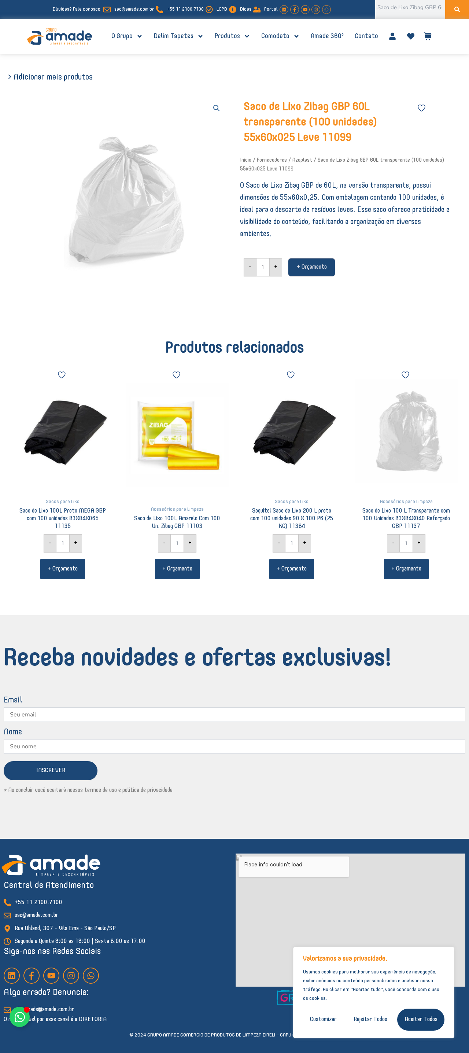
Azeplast (302, 160)
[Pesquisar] (457, 9)
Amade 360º (327, 36)
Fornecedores (272, 160)
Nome (13, 732)
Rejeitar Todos (370, 1020)
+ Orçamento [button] (63, 569)
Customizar (323, 1020)
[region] (373, 992)
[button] (216, 108)
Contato (366, 36)
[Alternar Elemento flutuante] (20, 1017)
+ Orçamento (312, 267)
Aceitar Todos (421, 1020)
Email (13, 700)
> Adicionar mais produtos (50, 77)
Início (245, 160)
